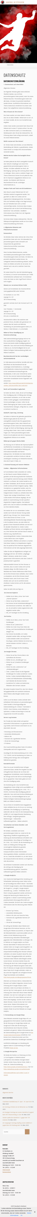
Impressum (6, 1170)
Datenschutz (7, 1172)
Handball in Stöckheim (15, 2)
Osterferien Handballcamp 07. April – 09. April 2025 (17, 1101)
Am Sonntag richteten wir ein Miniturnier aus (15, 1107)
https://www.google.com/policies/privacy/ (15, 1067)
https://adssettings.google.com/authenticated (17, 1069)
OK (21, 1215)
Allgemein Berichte (8, 1092)
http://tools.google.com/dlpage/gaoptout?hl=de (17, 977)
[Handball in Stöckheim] (2, 2)
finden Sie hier (14, 1048)
